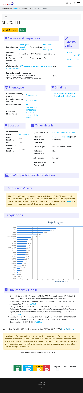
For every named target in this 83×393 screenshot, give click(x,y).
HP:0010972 (31, 118)
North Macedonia (11, 236)
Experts (57, 368)
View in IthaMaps (10, 30)
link (57, 204)
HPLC (47, 368)
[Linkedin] (74, 3)
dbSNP (77, 55)
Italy (15, 241)
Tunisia (14, 276)
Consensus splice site (61, 137)
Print (22, 30)
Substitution (70, 132)
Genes (17, 368)
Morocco (14, 250)
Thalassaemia (31, 95)
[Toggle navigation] (6, 17)
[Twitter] (71, 3)
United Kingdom (12, 269)
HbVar (69, 52)
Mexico (14, 274)
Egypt (14, 229)
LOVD (76, 59)
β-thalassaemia (32, 100)
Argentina (13, 258)
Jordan (14, 254)
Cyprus (14, 243)
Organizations (70, 368)
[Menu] (78, 3)
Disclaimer (41, 385)
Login (42, 387)
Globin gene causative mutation (24, 47)
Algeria (14, 261)
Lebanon (14, 240)
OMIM (69, 59)
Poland (14, 230)
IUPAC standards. (13, 68)
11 (19, 131)
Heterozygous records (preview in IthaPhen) (65, 95)
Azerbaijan (13, 270)
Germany (13, 263)
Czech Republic (12, 247)
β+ (27, 104)
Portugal (14, 234)
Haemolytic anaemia (34, 107)
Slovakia (14, 245)
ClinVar (70, 66)
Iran (15, 272)
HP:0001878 (31, 110)
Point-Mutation (58, 132)
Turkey (14, 249)
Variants (28, 368)
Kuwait (14, 238)
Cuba (14, 267)
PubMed (32, 304)
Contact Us (41, 382)
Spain (14, 252)
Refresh (69, 201)
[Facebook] (67, 3)
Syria (15, 265)
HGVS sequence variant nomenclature (36, 66)
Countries (39, 368)
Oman (14, 278)
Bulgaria (14, 259)
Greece (14, 256)
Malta (14, 227)
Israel (14, 232)
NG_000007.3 (23, 134)
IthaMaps (58, 224)
